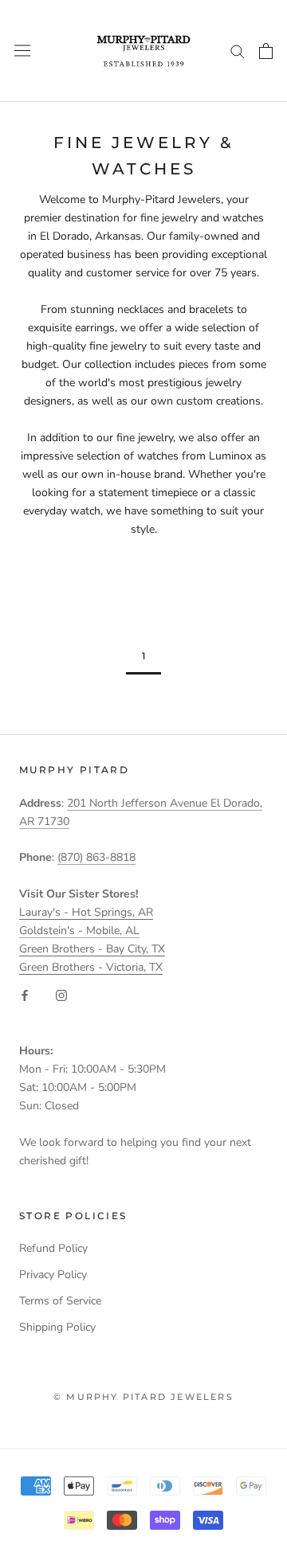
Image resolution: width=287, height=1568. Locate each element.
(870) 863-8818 (96, 857)
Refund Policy (53, 1248)
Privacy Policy (53, 1274)
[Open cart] (266, 51)
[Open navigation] (22, 51)
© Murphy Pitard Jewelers (143, 1396)
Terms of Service (60, 1300)
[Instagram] (61, 994)
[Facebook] (24, 994)
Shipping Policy (57, 1327)
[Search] (237, 50)
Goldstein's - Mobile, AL (79, 930)
